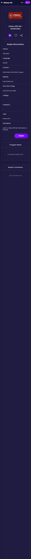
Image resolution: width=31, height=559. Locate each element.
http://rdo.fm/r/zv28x (9, 91)
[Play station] (10, 35)
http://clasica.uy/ (8, 81)
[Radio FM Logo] (8, 3)
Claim (21, 136)
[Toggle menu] (2, 3)
